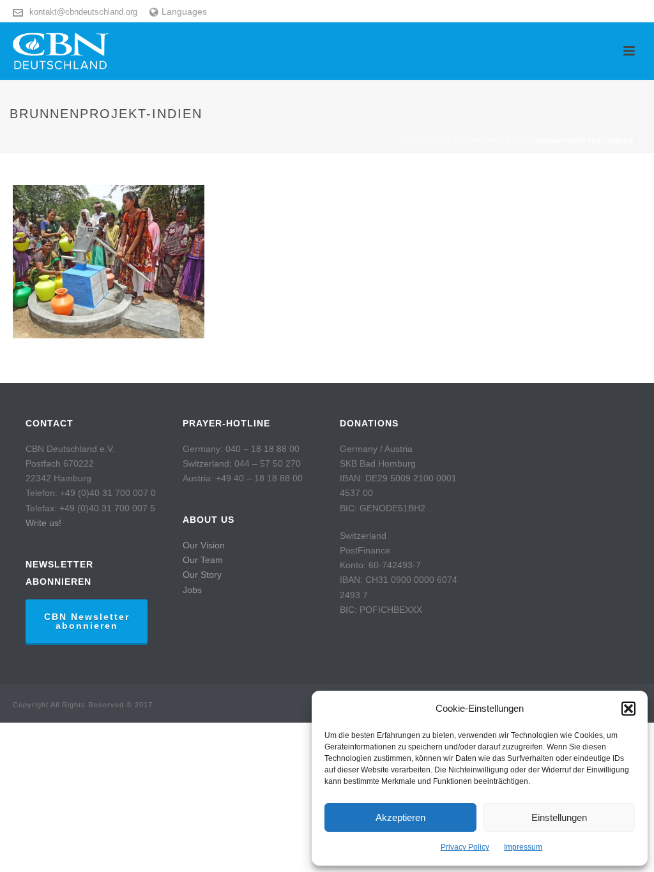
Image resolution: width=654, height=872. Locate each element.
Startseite (422, 140)
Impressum (523, 847)
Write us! (43, 523)
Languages (184, 11)
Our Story (202, 574)
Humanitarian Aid (490, 140)
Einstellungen (559, 817)
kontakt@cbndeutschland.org (83, 12)
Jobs (192, 590)
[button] (628, 708)
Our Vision (204, 545)
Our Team (203, 560)
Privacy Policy (465, 847)
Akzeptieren (400, 817)
